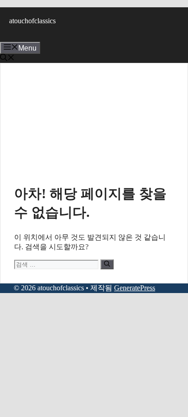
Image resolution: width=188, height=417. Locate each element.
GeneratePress (134, 288)
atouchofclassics (32, 21)
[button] (7, 58)
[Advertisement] (94, 128)
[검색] (107, 264)
